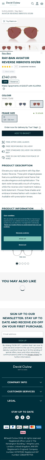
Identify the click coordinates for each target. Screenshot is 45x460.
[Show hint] (40, 127)
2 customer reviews (27, 66)
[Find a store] (37, 3)
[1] (17, 263)
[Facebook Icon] (22, 417)
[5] (28, 263)
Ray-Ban (18, 11)
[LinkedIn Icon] (28, 417)
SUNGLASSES (7, 11)
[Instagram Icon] (17, 417)
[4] (25, 263)
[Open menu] (3, 3)
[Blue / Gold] (22, 104)
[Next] (42, 250)
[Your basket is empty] (41, 3)
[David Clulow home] (22, 368)
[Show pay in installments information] (4, 89)
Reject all (22, 245)
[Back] (3, 250)
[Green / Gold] (8, 104)
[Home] (13, 3)
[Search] (32, 3)
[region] (22, 230)
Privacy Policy (33, 355)
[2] (20, 263)
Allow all (22, 239)
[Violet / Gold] (36, 104)
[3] (22, 263)
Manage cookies (22, 233)
